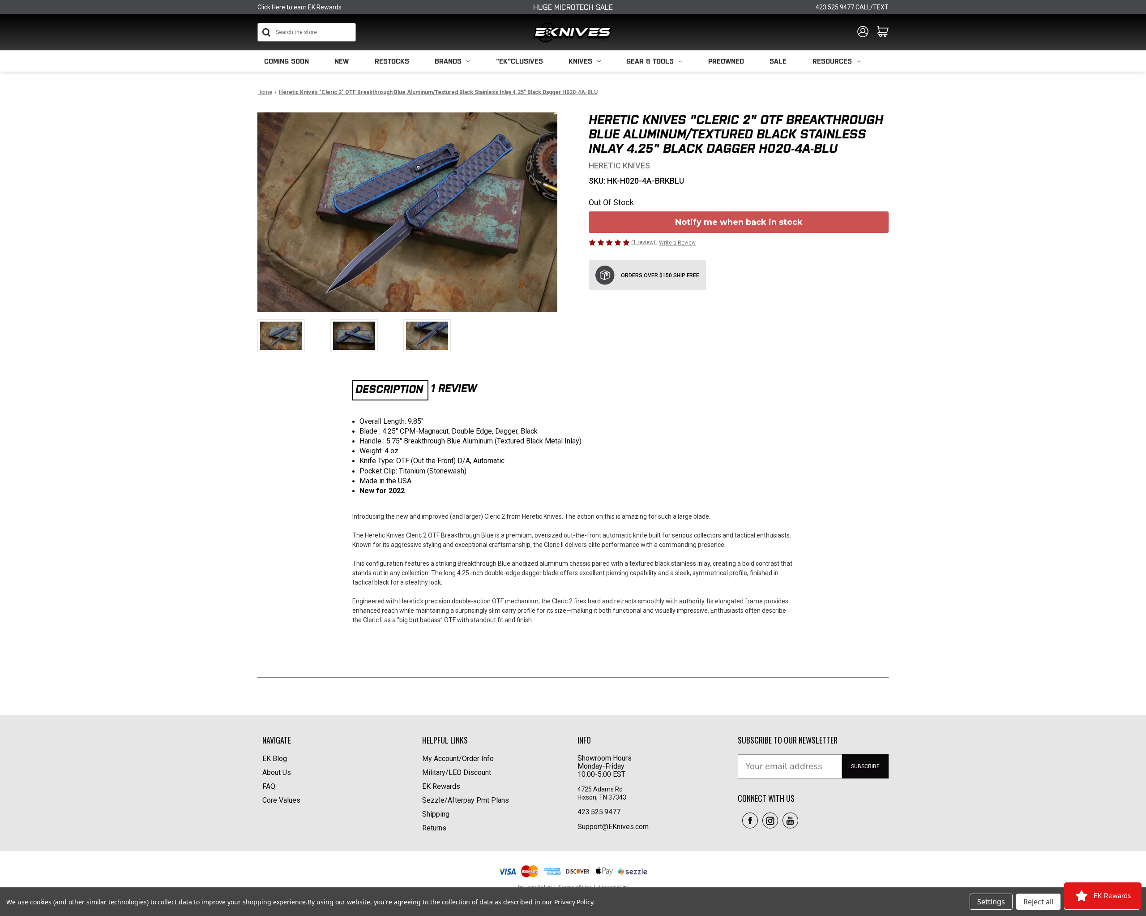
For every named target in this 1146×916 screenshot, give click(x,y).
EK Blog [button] (274, 758)
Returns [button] (434, 828)
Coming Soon (286, 61)
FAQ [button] (268, 786)
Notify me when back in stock (739, 222)
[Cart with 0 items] (883, 32)
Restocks (392, 61)
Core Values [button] (281, 800)
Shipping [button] (435, 814)
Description (389, 389)
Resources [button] (832, 61)
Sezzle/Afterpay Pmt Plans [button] (465, 800)
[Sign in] (862, 32)
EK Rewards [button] (441, 786)
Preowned (726, 61)
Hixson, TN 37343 (602, 797)
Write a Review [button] (677, 243)
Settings (991, 902)
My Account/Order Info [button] (458, 758)
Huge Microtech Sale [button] (573, 7)
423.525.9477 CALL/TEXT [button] (852, 7)
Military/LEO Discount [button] (456, 772)
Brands (448, 61)
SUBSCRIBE (865, 766)
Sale (778, 61)
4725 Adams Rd (600, 789)
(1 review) (644, 242)
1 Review (454, 388)
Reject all (1038, 902)
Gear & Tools (650, 61)
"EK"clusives (519, 61)
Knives (580, 61)
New (341, 61)
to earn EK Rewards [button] (299, 7)
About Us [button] (276, 772)
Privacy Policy (573, 902)
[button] (750, 821)
